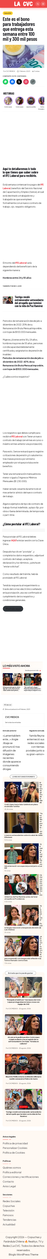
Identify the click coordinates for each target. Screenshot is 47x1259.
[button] (13, 722)
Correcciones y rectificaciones (21, 1176)
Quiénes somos (12, 1167)
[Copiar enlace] (33, 81)
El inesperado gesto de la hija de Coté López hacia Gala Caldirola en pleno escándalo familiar (11, 689)
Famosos (8, 1215)
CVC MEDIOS (12, 717)
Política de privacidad (15, 1143)
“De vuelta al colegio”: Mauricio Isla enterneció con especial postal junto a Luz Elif (33, 689)
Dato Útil (7, 13)
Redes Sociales (23, 994)
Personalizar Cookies (15, 1147)
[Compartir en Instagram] (26, 81)
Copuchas (9, 1205)
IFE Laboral (21, 262)
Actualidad (23, 1106)
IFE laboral (7, 705)
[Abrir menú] (43, 4)
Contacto (8, 1181)
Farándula (23, 1032)
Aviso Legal (9, 1186)
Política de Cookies (14, 1152)
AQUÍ (14, 540)
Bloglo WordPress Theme (23, 1254)
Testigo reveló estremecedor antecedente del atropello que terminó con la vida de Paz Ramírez (23, 1114)
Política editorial (12, 1172)
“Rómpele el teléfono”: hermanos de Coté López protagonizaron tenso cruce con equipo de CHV (23, 1002)
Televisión (23, 1071)
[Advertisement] (23, 137)
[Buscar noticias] (37, 4)
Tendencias (9, 1219)
